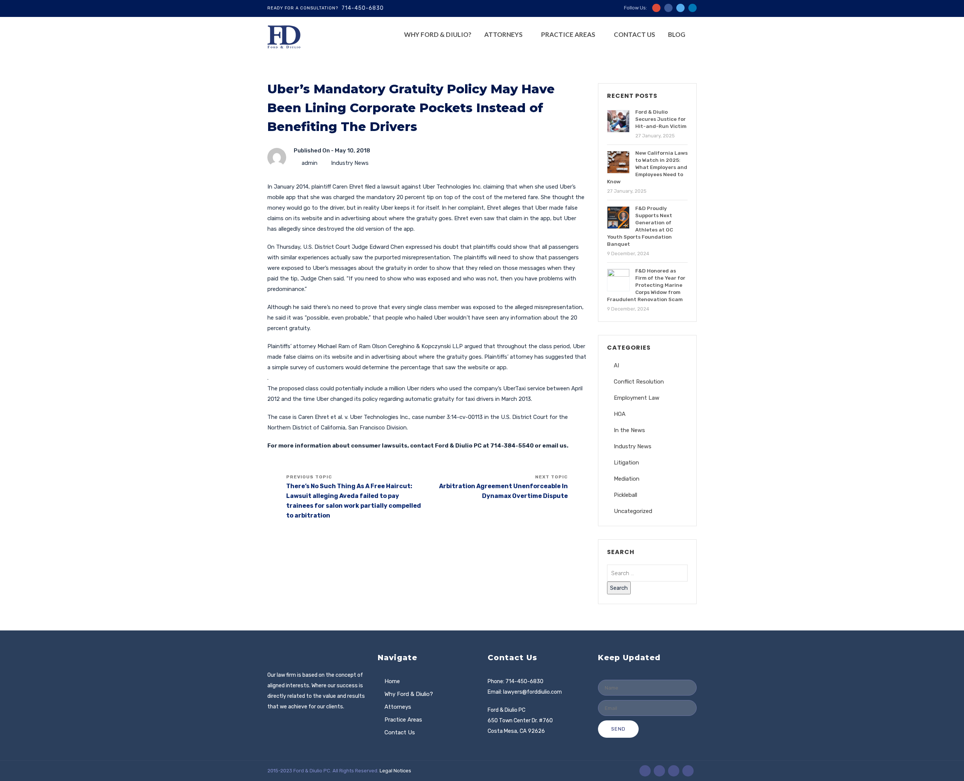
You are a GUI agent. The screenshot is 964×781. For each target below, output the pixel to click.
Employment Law (636, 397)
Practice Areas (568, 34)
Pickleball (625, 495)
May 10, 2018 (352, 150)
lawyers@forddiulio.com (532, 692)
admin (309, 163)
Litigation (626, 462)
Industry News (350, 163)
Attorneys (503, 34)
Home (392, 681)
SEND (618, 729)
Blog (676, 34)
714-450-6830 (363, 8)
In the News (629, 430)
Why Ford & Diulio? (437, 34)
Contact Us (634, 34)
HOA (619, 414)
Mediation (626, 478)
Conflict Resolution (639, 381)
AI (616, 365)
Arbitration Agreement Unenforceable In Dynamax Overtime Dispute (503, 491)
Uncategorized (633, 511)
